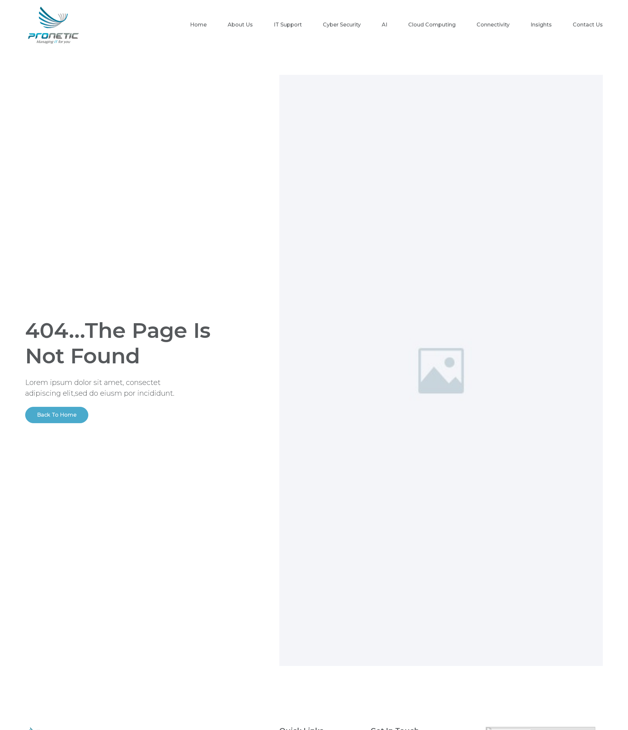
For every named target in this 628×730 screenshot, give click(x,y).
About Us (240, 25)
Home (198, 25)
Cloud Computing (432, 25)
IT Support (288, 25)
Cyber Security (342, 25)
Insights (541, 25)
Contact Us (588, 25)
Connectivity (493, 25)
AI (384, 25)
